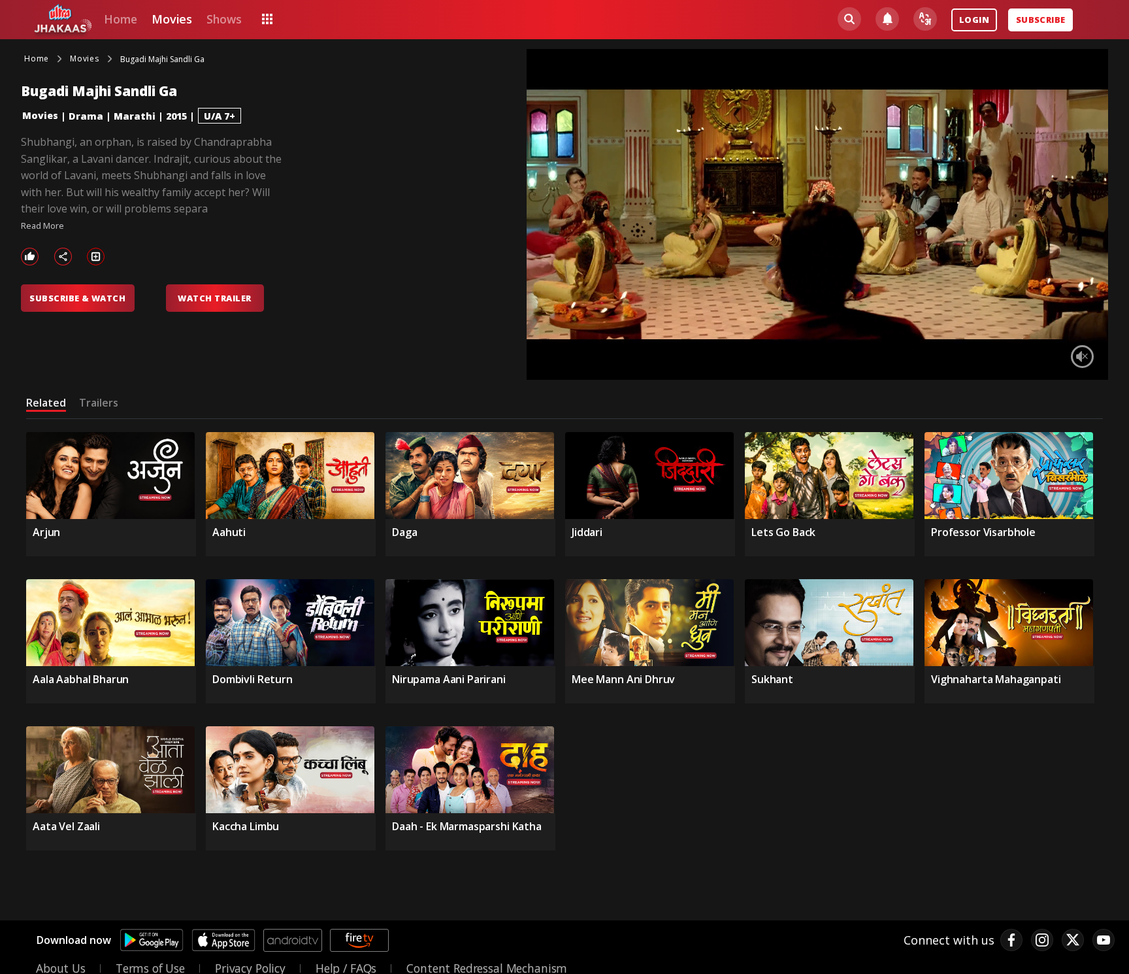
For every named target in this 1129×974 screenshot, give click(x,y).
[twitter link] (1073, 940)
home (120, 19)
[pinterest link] (1103, 940)
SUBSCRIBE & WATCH (77, 298)
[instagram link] (1042, 940)
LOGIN (974, 19)
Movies (40, 115)
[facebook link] (1011, 940)
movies (172, 19)
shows (223, 19)
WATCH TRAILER (214, 298)
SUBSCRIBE (1041, 19)
